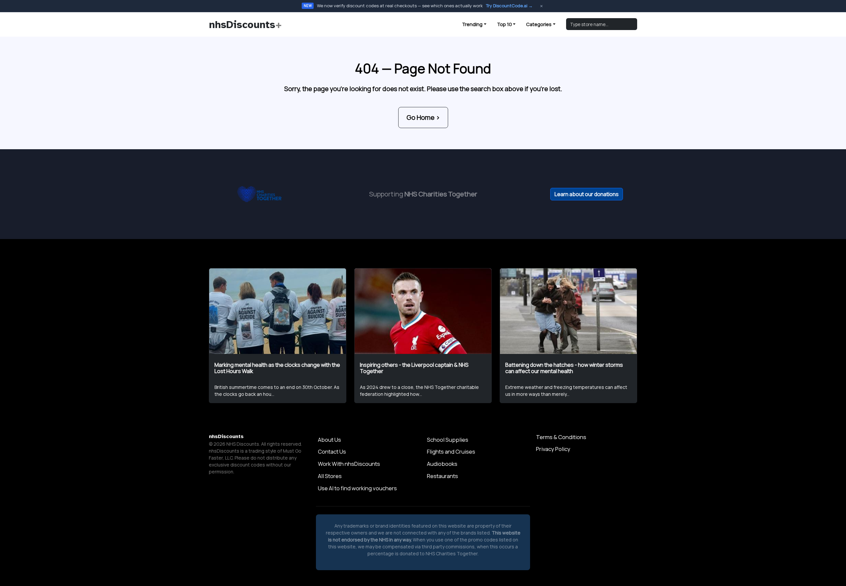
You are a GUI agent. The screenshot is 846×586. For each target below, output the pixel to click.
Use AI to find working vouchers (357, 488)
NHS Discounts (242, 444)
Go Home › (423, 117)
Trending (472, 24)
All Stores (330, 476)
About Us (329, 439)
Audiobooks (442, 463)
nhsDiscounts (245, 24)
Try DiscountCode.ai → (509, 6)
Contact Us (332, 451)
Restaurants (442, 476)
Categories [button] (539, 24)
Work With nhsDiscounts (349, 463)
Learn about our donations (587, 194)
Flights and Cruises (451, 451)
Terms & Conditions (561, 437)
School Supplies (447, 439)
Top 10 (504, 24)
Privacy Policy (553, 449)
